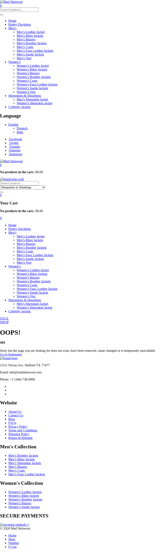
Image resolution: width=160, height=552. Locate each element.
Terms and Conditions (22, 430)
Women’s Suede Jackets (32, 88)
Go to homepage (11, 354)
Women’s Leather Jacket (33, 65)
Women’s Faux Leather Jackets (37, 84)
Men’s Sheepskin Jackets (24, 463)
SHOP (4, 322)
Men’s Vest (24, 58)
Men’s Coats (25, 47)
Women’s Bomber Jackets (34, 77)
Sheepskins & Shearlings (24, 95)
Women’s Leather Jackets (25, 492)
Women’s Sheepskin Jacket (34, 103)
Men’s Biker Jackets (30, 35)
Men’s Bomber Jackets (31, 43)
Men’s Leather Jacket (31, 32)
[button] (1, 165)
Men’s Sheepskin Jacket (32, 99)
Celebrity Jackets (19, 107)
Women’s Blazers (28, 73)
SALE (4, 318)
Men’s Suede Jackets (30, 54)
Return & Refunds (20, 438)
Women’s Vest (26, 92)
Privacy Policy (18, 426)
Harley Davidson (19, 24)
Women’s (14, 62)
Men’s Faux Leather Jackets (35, 50)
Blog (11, 419)
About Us (14, 411)
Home (12, 20)
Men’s (12, 28)
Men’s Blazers (26, 39)
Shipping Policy (18, 434)
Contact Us (15, 415)
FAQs (12, 423)
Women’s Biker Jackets (32, 69)
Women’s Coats (27, 80)
